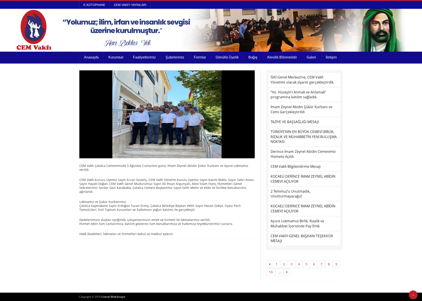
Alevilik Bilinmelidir (282, 57)
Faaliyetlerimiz (144, 57)
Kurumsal (115, 57)
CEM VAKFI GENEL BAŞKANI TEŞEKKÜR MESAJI (302, 238)
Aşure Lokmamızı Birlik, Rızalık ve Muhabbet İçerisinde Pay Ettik (297, 223)
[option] (167, 114)
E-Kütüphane (94, 5)
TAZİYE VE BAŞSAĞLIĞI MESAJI (295, 121)
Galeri (311, 57)
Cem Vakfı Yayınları (130, 5)
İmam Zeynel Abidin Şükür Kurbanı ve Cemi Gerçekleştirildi (301, 109)
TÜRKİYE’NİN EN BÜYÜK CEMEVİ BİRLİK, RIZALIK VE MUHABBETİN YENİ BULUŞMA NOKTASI (304, 136)
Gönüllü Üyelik (227, 57)
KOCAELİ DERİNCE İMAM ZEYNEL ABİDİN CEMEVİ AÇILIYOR (303, 179)
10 (271, 272)
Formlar (200, 57)
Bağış (252, 57)
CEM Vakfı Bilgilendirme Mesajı (296, 166)
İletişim (331, 57)
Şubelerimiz (175, 57)
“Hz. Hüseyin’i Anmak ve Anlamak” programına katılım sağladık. (298, 95)
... (279, 272)
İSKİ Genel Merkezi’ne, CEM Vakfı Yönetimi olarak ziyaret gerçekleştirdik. (302, 80)
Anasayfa (91, 57)
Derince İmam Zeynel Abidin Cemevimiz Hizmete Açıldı (303, 154)
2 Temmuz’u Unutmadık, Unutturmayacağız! (290, 194)
